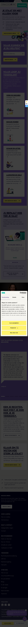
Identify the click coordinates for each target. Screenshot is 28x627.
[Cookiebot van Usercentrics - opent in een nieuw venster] (20, 293)
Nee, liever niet (14, 332)
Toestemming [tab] (5, 297)
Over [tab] (23, 297)
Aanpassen (13, 327)
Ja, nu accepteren (14, 323)
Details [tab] (14, 297)
